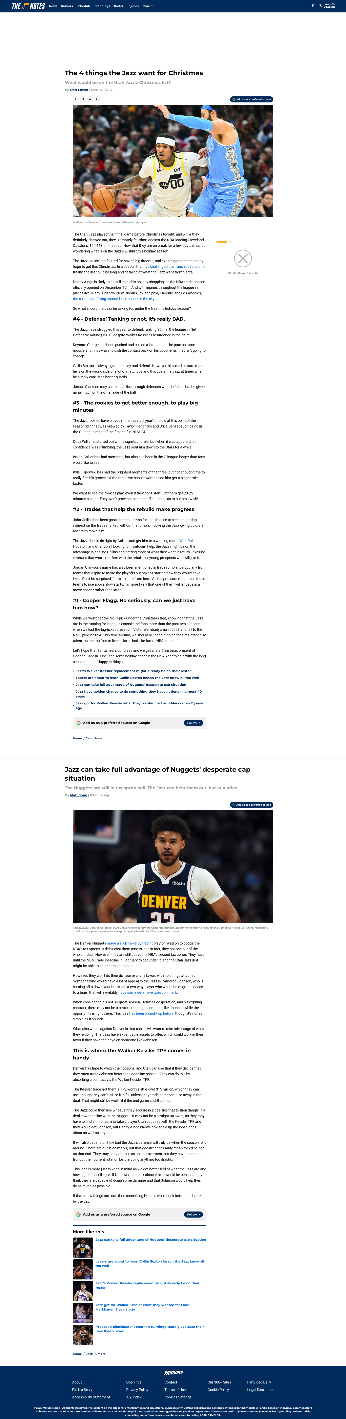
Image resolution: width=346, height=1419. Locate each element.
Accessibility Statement (91, 1397)
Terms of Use (175, 1390)
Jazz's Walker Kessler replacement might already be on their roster (133, 671)
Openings (133, 1382)
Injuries (133, 6)
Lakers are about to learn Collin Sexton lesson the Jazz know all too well (137, 678)
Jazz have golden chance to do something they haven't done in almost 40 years (139, 694)
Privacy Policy (137, 1390)
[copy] (97, 99)
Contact (170, 1382)
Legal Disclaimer (260, 1390)
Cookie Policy (218, 1390)
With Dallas (188, 541)
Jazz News (94, 738)
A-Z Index (134, 1397)
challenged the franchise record (175, 266)
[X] (321, 5)
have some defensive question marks (149, 992)
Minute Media (51, 1407)
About (77, 1382)
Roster (118, 6)
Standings (102, 6)
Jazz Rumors (95, 1354)
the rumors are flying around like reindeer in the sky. (114, 299)
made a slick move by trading (130, 943)
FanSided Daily (259, 1382)
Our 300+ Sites (219, 1382)
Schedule (84, 6)
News (53, 6)
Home (77, 738)
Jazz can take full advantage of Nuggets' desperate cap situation (131, 685)
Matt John (78, 795)
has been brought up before (151, 1013)
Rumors (67, 6)
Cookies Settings (177, 1397)
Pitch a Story (82, 1390)
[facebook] (313, 5)
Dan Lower (79, 90)
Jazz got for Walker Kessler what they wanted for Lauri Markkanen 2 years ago (139, 705)
